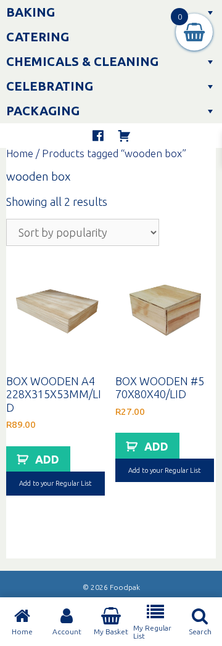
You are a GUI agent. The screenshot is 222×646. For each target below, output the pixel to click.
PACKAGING (43, 111)
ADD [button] (47, 459)
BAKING (30, 12)
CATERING (37, 37)
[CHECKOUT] (124, 135)
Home (19, 153)
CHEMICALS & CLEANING (82, 61)
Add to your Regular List (55, 483)
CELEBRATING (49, 86)
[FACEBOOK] (98, 135)
